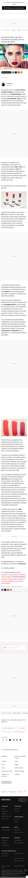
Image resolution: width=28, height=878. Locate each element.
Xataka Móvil (5, 811)
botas (3, 768)
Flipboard (19, 72)
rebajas (13, 30)
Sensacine (16, 819)
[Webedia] (6, 801)
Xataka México (5, 853)
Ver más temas (6, 782)
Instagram (13, 739)
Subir (21, 800)
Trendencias (4, 840)
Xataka (3, 808)
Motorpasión (17, 829)
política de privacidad (20, 731)
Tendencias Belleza (17, 586)
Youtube (10, 739)
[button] (10, 83)
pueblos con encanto (5, 775)
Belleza (8, 586)
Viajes (16, 761)
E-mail (21, 72)
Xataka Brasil (5, 855)
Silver (3, 764)
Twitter (16, 72)
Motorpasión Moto (18, 832)
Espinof (16, 821)
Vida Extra (16, 811)
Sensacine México (18, 858)
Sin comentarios (7, 72)
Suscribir (22, 728)
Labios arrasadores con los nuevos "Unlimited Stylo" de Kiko (13, 574)
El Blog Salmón (18, 840)
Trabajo (4, 761)
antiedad (17, 774)
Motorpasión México (19, 865)
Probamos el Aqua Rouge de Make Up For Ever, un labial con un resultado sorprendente (13, 581)
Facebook (13, 72)
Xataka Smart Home (6, 816)
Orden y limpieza (19, 771)
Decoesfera (4, 842)
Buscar (20, 791)
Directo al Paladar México (6, 866)
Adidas (19, 30)
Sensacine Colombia (19, 860)
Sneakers (4, 756)
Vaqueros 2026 (16, 713)
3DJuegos (16, 808)
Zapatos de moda (7, 771)
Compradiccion (5, 845)
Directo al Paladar (6, 829)
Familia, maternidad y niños (20, 757)
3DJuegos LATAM (18, 853)
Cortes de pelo (18, 768)
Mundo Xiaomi (5, 818)
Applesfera (4, 813)
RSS (17, 739)
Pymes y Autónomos (19, 842)
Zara (24, 30)
